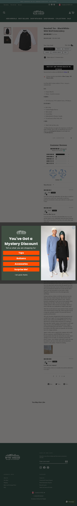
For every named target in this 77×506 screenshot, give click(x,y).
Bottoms (21, 258)
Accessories (21, 263)
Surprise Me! (21, 269)
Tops (21, 252)
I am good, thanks (21, 275)
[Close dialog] (73, 227)
